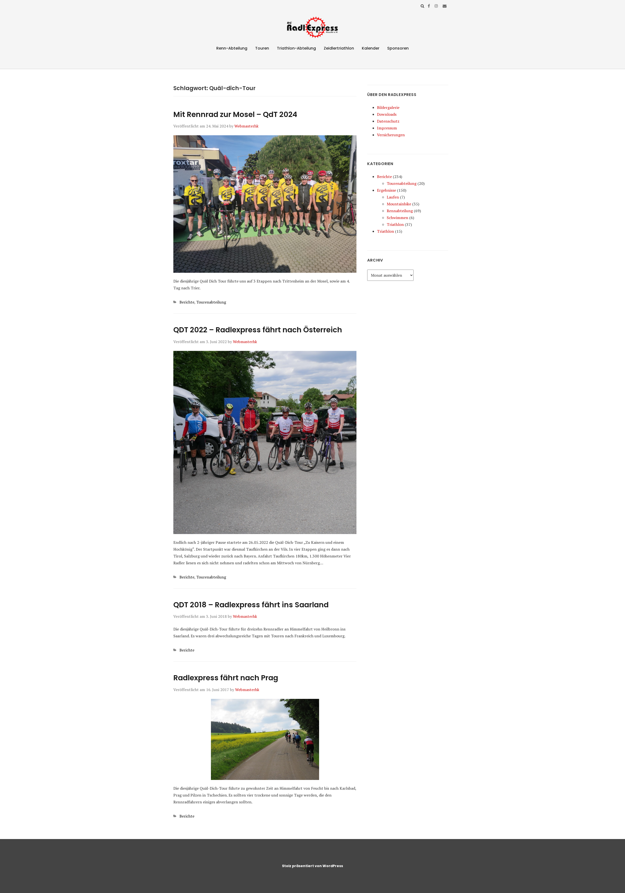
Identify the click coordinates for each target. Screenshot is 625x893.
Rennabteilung (400, 210)
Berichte (186, 302)
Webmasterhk (246, 126)
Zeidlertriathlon (339, 48)
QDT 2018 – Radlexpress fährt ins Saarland (251, 604)
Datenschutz (388, 121)
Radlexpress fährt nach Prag (225, 677)
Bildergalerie (388, 107)
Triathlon (395, 224)
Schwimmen (397, 217)
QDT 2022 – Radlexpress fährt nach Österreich (257, 330)
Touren (262, 48)
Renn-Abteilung (231, 48)
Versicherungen (391, 134)
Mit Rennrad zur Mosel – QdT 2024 (235, 114)
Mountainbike (399, 204)
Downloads (386, 114)
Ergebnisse (386, 190)
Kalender (370, 48)
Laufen (393, 197)
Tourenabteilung (211, 302)
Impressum (387, 128)
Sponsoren (398, 48)
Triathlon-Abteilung (296, 48)
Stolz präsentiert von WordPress (312, 865)
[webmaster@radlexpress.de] (445, 6)
